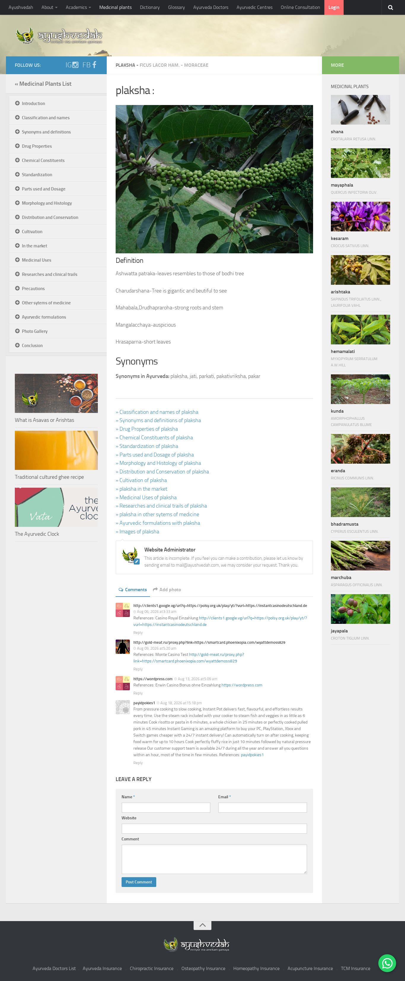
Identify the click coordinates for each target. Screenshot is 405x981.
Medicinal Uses (36, 260)
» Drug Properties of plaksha (147, 429)
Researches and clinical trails (49, 274)
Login (334, 7)
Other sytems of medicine (46, 303)
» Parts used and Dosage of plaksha (155, 454)
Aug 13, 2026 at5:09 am (197, 679)
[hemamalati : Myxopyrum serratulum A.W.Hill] (360, 329)
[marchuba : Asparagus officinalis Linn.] (360, 555)
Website (129, 818)
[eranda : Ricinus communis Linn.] (360, 449)
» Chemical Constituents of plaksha (154, 437)
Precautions (33, 288)
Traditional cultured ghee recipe (49, 477)
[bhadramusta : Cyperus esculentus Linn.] (360, 502)
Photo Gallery (34, 331)
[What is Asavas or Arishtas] (56, 393)
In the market (34, 246)
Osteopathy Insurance (203, 968)
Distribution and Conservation (50, 217)
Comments (136, 589)
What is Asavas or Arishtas (44, 420)
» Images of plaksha (137, 531)
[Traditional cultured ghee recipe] (56, 450)
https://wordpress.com (241, 685)
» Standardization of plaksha (147, 446)
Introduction (33, 103)
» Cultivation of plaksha (141, 480)
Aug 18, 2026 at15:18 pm (181, 703)
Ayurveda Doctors (210, 7)
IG (69, 65)
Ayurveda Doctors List (54, 968)
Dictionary (150, 7)
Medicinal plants (115, 7)
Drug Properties (37, 146)
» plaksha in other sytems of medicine (157, 514)
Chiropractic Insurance (151, 968)
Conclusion (32, 345)
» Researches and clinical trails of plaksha (161, 506)
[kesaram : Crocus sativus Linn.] (360, 216)
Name (128, 796)
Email (224, 796)
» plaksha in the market (141, 489)
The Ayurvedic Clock (37, 534)
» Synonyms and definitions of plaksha (158, 420)
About (47, 7)
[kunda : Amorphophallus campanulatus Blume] (360, 389)
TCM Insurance (355, 968)
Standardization (37, 174)
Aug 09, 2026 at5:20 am (156, 648)
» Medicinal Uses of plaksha (146, 497)
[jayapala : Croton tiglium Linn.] (360, 609)
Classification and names (46, 117)
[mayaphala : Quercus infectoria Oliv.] (360, 163)
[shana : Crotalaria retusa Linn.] (360, 110)
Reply (138, 632)
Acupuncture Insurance (310, 968)
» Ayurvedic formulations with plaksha (158, 523)
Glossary (176, 7)
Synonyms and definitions (46, 132)
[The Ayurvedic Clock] (56, 507)
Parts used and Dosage (44, 189)
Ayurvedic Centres (254, 7)
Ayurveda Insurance (102, 968)
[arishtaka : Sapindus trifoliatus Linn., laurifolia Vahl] (360, 270)
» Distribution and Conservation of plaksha (162, 471)
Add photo (170, 589)
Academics (76, 7)
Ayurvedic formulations (44, 317)
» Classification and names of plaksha (157, 412)
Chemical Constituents (43, 160)
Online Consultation (300, 7)
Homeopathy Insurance (256, 968)
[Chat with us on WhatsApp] (387, 963)
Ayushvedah (21, 7)
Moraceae (196, 65)
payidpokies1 (252, 754)
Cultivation (32, 231)
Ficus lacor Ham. (160, 65)
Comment (130, 839)
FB (86, 65)
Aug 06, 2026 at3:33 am (156, 611)
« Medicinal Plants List (43, 83)
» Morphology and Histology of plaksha (158, 463)
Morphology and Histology (47, 203)
